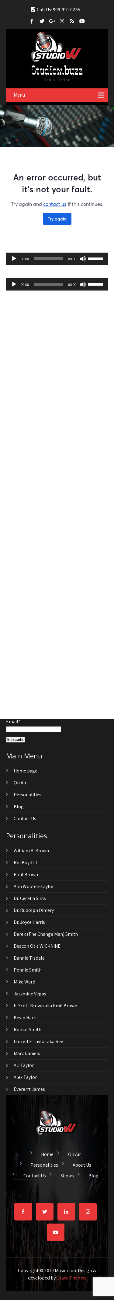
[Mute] (83, 259)
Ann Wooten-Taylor (34, 886)
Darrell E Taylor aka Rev (38, 1041)
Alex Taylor (25, 1077)
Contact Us (25, 818)
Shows (67, 1174)
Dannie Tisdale (29, 958)
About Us (82, 1164)
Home (47, 1153)
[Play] (14, 259)
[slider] (96, 258)
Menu (19, 95)
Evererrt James (29, 1089)
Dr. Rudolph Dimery (34, 910)
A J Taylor (24, 1065)
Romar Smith (27, 1029)
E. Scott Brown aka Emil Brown (45, 1005)
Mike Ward (24, 982)
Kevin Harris (26, 1017)
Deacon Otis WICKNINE (37, 946)
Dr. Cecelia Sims (30, 898)
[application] (57, 259)
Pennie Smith (28, 970)
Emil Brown (26, 874)
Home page (25, 771)
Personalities (27, 794)
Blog (19, 806)
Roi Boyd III (25, 862)
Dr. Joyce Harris (29, 922)
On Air (20, 783)
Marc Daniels (27, 1053)
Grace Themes (71, 1278)
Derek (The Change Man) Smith (46, 934)
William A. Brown (31, 850)
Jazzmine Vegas (30, 994)
